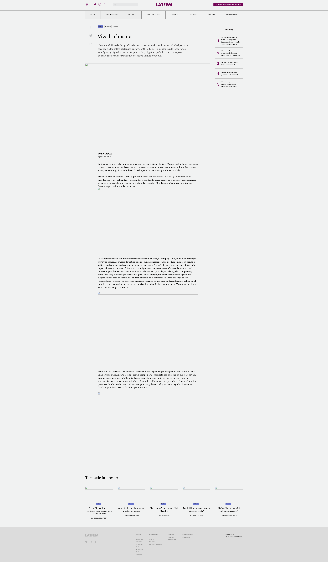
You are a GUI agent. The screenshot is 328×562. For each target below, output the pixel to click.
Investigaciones (111, 14)
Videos (151, 539)
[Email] (90, 44)
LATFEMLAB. (175, 14)
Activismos (139, 549)
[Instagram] (100, 4)
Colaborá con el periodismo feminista (228, 4)
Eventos (171, 535)
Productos (193, 14)
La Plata (116, 26)
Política (138, 547)
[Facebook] (104, 4)
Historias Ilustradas (155, 544)
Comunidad (212, 14)
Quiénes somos (232, 14)
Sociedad (139, 542)
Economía (139, 544)
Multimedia (132, 14)
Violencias (139, 539)
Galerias (152, 542)
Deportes (139, 554)
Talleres (171, 537)
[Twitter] (95, 4)
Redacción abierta (153, 14)
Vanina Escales (105, 154)
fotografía (108, 26)
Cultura (100, 26)
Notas (92, 14)
